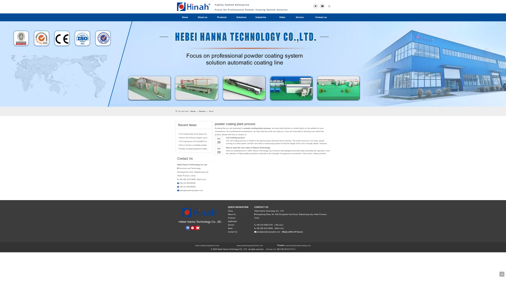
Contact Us (232, 232)
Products (231, 218)
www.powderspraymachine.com (250, 245)
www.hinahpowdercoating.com (298, 245)
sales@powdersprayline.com (191, 190)
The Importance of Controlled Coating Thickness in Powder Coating (194, 137)
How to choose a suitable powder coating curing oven (194, 141)
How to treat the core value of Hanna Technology (248, 148)
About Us (232, 214)
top (501, 274)
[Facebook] (188, 228)
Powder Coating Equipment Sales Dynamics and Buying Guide (194, 144)
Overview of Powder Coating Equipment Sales (194, 148)
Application (232, 221)
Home (230, 211)
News (230, 228)
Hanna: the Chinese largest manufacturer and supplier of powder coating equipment (194, 133)
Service (231, 225)
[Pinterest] (193, 228)
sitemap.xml (271, 249)
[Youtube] (198, 228)
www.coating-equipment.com (207, 245)
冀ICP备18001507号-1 (286, 249)
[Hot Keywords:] (329, 6)
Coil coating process (235, 138)
